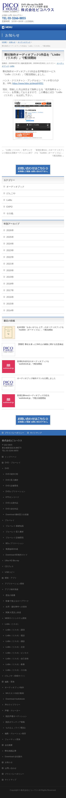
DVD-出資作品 (12, 503)
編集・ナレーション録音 (15, 733)
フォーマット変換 (12, 739)
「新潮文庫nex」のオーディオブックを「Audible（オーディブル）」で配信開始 (49, 153)
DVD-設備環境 (12, 486)
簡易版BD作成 (12, 549)
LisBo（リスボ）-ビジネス (17, 653)
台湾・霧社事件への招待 (16, 607)
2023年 (10, 250)
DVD (7, 468)
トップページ (10, 457)
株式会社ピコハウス (29, 790)
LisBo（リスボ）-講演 (15, 630)
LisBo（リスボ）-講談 (15, 641)
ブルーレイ (9, 520)
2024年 (10, 243)
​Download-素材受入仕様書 (17, 514)
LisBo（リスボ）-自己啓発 (17, 659)
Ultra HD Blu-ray (12, 560)
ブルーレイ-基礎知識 (15, 526)
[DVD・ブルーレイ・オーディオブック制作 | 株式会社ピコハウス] (28, 9)
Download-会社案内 (13, 756)
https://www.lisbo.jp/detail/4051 (27, 83)
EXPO (9, 206)
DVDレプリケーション (15, 491)
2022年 (10, 257)
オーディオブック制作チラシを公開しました (36, 378)
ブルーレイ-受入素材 (15, 532)
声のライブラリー (12, 705)
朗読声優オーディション (16, 716)
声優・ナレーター (12, 710)
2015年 (10, 303)
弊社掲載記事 (10, 751)
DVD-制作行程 (12, 474)
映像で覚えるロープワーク (17, 601)
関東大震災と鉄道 (13, 612)
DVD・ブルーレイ (13, 463)
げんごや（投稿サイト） (15, 676)
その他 (9, 213)
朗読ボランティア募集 (15, 722)
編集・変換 (9, 682)
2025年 (10, 237)
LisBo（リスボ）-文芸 (15, 647)
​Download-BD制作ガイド (17, 555)
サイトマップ (36, 433)
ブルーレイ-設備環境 (15, 538)
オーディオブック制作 (14, 687)
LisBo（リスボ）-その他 (16, 670)
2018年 (10, 283)
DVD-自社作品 (12, 509)
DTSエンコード (12, 497)
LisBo (12, 66)
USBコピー (10, 572)
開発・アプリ (10, 578)
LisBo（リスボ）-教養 (15, 664)
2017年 (10, 290)
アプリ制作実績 (11, 589)
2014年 (10, 310)
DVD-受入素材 (12, 480)
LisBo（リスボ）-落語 (15, 635)
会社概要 (8, 745)
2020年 (10, 270)
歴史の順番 (10, 595)
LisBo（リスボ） (12, 624)
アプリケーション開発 (14, 584)
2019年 (10, 277)
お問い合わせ (10, 768)
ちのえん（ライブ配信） (16, 728)
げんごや (10, 193)
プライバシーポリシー (14, 433)
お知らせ (8, 762)
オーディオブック (15, 186)
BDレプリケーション (15, 543)
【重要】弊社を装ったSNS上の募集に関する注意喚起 (40, 344)
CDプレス (9, 566)
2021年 (10, 263)
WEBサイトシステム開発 (15, 618)
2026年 (10, 230)
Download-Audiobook (15, 699)
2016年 (10, 297)
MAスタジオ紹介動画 (15, 693)
